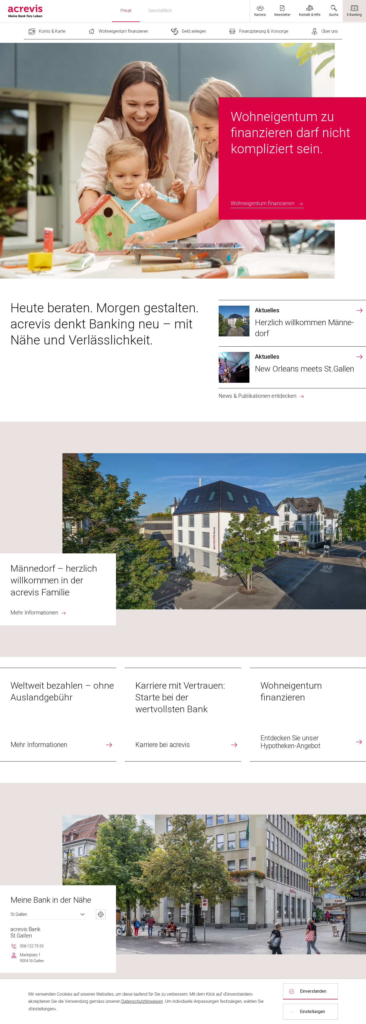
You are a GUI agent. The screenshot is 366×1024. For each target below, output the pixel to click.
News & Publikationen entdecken (257, 396)
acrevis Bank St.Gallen (25, 932)
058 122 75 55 (32, 946)
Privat (126, 10)
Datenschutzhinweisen (142, 1001)
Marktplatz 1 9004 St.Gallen (32, 958)
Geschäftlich (160, 10)
